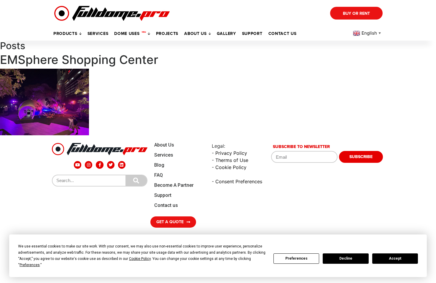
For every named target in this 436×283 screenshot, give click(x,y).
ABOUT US (195, 33)
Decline (345, 258)
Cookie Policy (230, 167)
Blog (159, 165)
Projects (167, 33)
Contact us (282, 33)
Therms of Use (231, 160)
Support (162, 195)
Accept (395, 258)
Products (65, 33)
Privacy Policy (231, 153)
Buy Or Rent (356, 13)
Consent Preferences (238, 181)
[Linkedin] (121, 164)
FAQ (158, 175)
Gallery (226, 33)
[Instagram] (88, 164)
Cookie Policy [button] (140, 259)
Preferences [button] (30, 265)
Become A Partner (174, 185)
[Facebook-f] (99, 164)
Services (98, 33)
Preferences (296, 258)
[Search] (136, 180)
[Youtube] (77, 164)
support (252, 33)
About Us (164, 145)
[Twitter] (110, 164)
